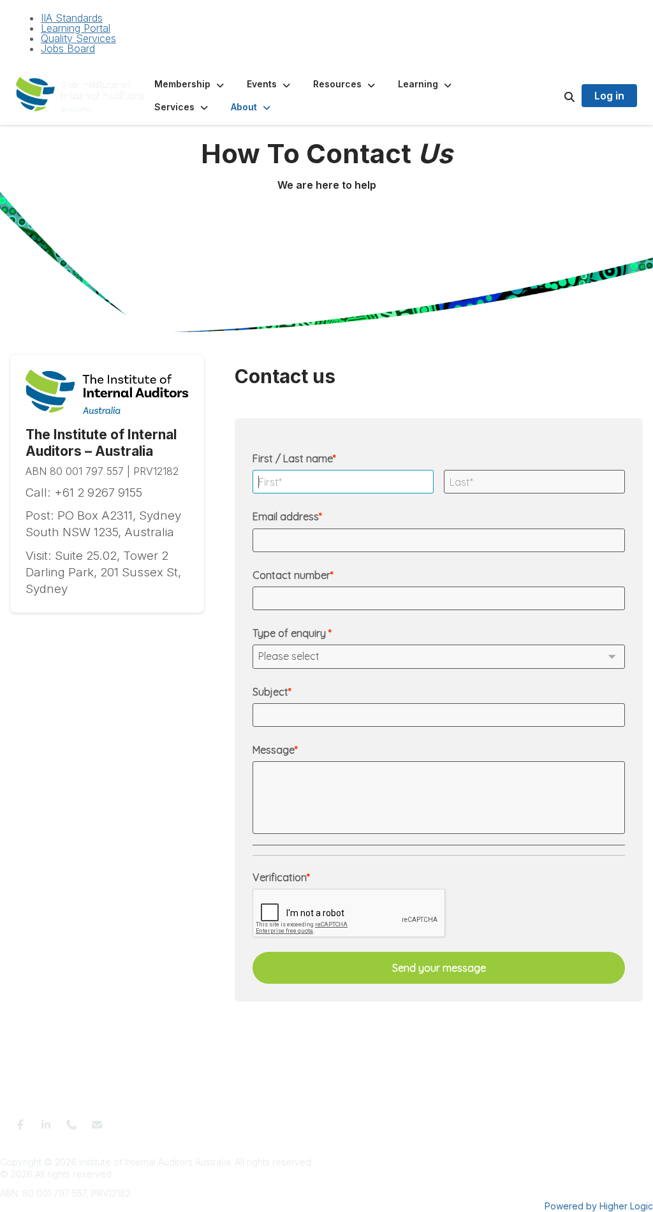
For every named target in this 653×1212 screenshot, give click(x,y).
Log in (609, 95)
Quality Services (78, 38)
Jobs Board (68, 48)
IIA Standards (72, 17)
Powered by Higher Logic (599, 1206)
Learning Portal (75, 28)
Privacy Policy (284, 1120)
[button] (190, 84)
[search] (553, 95)
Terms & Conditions (211, 1120)
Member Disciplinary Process (377, 1120)
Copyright (462, 1120)
